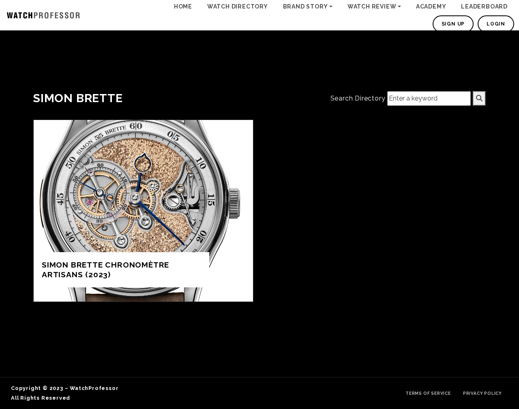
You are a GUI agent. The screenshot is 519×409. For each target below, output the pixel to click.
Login (496, 24)
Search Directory (358, 98)
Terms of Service (428, 393)
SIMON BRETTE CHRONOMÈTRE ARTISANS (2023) (105, 269)
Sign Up (453, 24)
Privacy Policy (482, 393)
